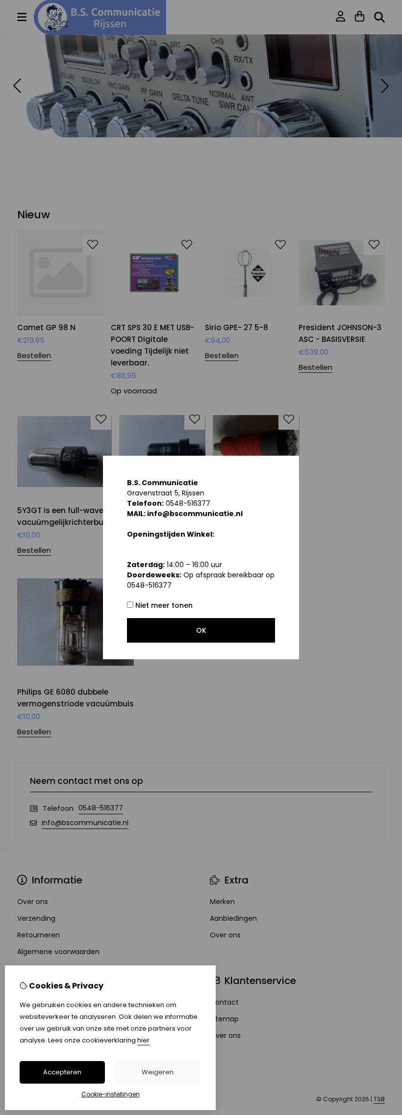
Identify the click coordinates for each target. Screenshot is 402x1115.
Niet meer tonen (163, 605)
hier (143, 1040)
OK (201, 630)
